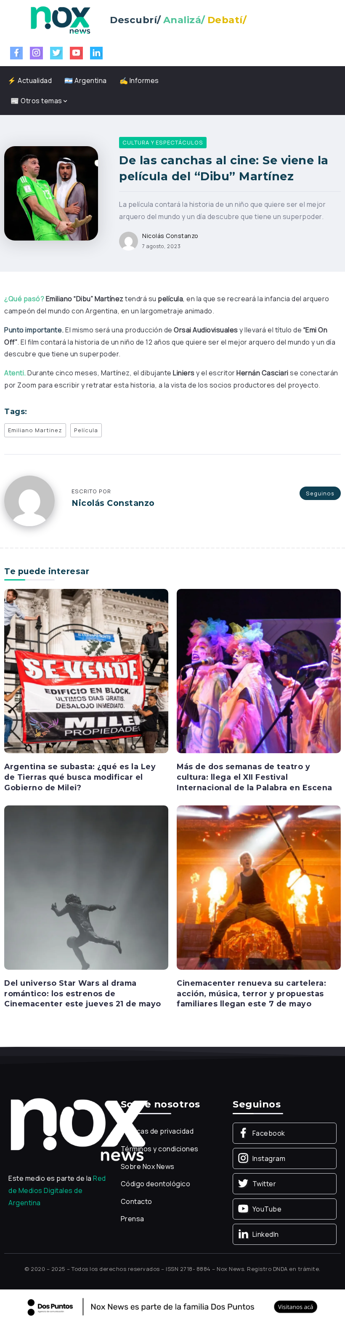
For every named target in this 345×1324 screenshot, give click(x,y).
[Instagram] (36, 53)
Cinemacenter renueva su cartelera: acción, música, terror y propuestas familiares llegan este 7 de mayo (251, 993)
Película (86, 430)
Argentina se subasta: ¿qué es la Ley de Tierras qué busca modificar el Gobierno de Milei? (80, 777)
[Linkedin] (97, 53)
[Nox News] (60, 19)
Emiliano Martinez (35, 430)
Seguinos (320, 493)
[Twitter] (57, 53)
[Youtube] (76, 53)
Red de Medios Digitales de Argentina (57, 1190)
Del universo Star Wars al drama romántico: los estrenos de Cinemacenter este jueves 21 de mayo (82, 993)
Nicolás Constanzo (170, 236)
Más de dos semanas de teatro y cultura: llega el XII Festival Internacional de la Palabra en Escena (254, 777)
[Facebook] (17, 53)
